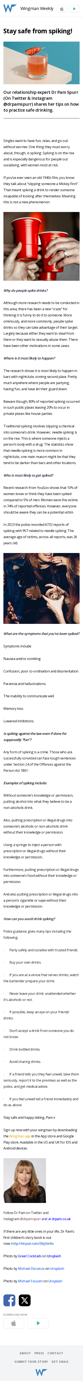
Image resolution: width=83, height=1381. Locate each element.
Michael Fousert (30, 1281)
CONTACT (55, 1353)
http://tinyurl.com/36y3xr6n (32, 1243)
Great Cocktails (29, 1256)
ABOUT (25, 1353)
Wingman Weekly (36, 8)
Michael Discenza (31, 1268)
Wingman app (19, 1136)
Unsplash (54, 1256)
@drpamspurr (30, 1219)
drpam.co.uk (61, 1219)
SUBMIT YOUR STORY (31, 1362)
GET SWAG (60, 1362)
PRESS (39, 1353)
